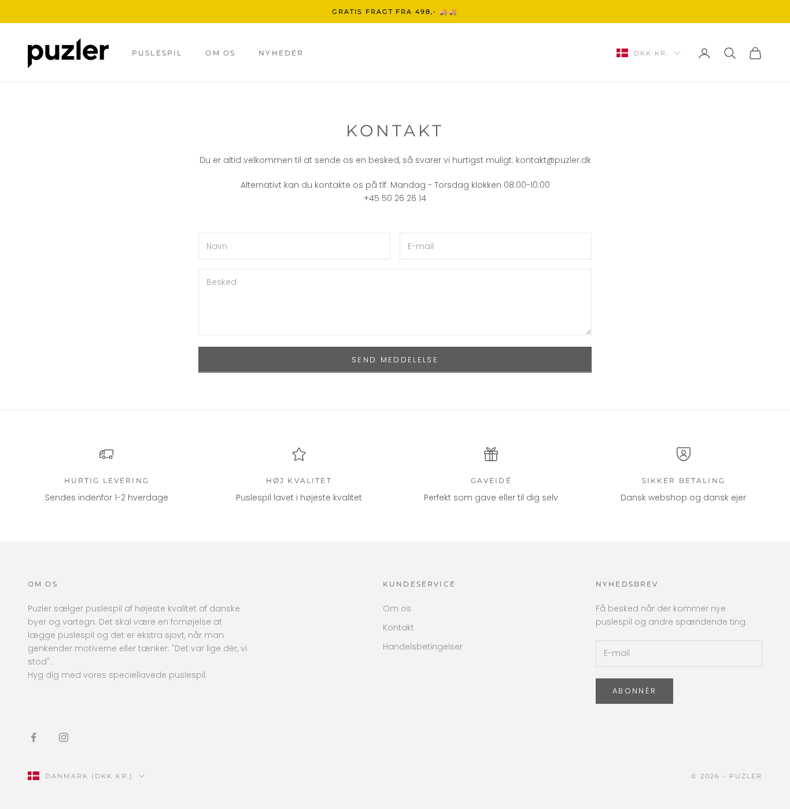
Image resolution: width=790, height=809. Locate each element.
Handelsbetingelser (423, 646)
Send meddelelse (395, 359)
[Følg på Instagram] (63, 737)
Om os (220, 53)
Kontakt (398, 627)
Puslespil (157, 53)
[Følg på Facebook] (33, 737)
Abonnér (634, 690)
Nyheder (281, 53)
